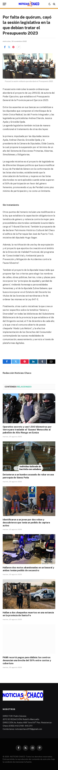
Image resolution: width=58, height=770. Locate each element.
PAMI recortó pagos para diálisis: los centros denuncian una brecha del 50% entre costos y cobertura (27, 660)
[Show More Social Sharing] (18, 47)
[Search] (53, 4)
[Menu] (4, 4)
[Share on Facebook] (5, 47)
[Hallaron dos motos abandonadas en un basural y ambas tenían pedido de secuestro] (29, 549)
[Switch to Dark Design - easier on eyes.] (49, 4)
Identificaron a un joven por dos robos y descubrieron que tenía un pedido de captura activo (26, 522)
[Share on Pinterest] (13, 47)
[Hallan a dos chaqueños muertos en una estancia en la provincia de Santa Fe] (29, 594)
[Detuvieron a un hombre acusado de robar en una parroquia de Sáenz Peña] (29, 456)
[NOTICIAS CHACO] (29, 4)
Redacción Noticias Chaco (17, 373)
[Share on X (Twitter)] (9, 47)
